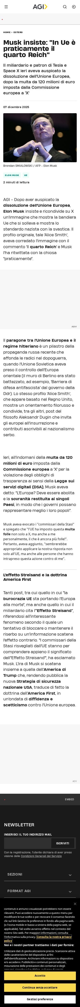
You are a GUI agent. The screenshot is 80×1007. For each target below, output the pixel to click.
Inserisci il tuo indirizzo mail (28, 834)
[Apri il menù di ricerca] (65, 7)
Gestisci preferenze (40, 999)
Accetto (40, 975)
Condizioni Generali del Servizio (41, 856)
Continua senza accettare (39, 987)
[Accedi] (74, 7)
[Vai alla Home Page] (40, 7)
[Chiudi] (75, 903)
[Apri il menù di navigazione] (6, 7)
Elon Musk (12, 175)
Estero (18, 32)
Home (6, 32)
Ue (25, 175)
